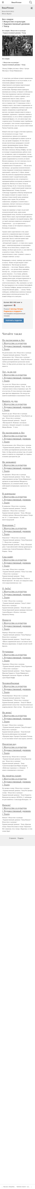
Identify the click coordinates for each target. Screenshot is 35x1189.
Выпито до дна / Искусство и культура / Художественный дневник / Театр (16, 405)
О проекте (12, 838)
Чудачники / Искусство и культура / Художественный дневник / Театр (16, 656)
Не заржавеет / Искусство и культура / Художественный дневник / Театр (16, 466)
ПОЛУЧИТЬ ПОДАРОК (14, 320)
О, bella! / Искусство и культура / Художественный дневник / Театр (16, 593)
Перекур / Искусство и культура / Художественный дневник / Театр (16, 624)
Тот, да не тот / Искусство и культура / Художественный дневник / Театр (16, 376)
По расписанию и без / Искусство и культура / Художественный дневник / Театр (16, 345)
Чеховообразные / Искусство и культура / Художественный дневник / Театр (16, 688)
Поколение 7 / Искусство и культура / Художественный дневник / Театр (16, 530)
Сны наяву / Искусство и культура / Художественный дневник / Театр (16, 561)
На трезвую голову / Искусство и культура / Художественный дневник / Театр (16, 780)
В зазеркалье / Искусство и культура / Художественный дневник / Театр (16, 498)
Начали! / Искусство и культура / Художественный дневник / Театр (16, 809)
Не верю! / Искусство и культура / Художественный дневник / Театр (16, 717)
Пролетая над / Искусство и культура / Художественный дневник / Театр (16, 748)
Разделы (21, 838)
